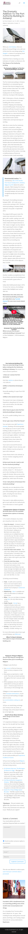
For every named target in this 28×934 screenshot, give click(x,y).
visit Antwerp (12, 47)
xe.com (8, 668)
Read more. (6, 922)
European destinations (12, 693)
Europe (16, 23)
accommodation (9, 700)
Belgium (5, 23)
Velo (8, 599)
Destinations (11, 23)
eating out (17, 700)
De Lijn (15, 603)
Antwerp (22, 21)
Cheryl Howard (8, 21)
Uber (13, 591)
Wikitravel (17, 634)
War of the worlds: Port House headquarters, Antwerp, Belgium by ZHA (15, 183)
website (11, 380)
